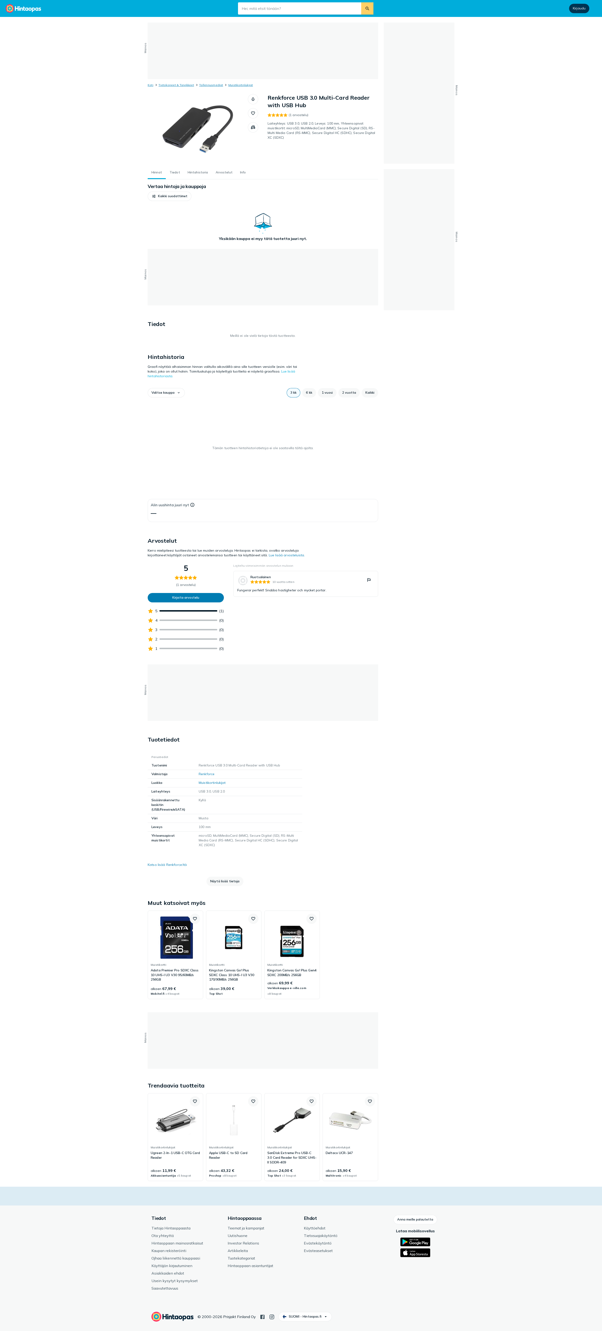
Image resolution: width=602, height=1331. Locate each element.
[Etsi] (367, 8)
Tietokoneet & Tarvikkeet (176, 85)
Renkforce (206, 774)
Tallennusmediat (211, 85)
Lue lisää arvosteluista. (287, 555)
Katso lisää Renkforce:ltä (167, 865)
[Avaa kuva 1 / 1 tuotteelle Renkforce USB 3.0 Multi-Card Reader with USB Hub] (198, 129)
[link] (305, 584)
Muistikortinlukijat (240, 85)
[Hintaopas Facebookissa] (262, 1316)
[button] (253, 99)
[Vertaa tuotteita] (253, 127)
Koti (150, 85)
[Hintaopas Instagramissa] (272, 1316)
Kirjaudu (579, 8)
